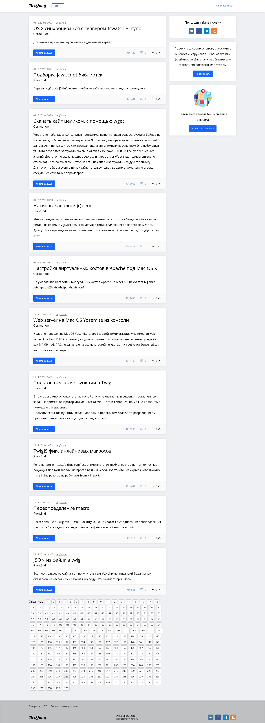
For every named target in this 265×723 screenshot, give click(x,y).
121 (108, 636)
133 (74, 642)
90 (131, 624)
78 (46, 624)
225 (41, 676)
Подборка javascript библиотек (68, 74)
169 (108, 653)
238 (149, 676)
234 (116, 676)
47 (95, 613)
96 (39, 630)
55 (152, 613)
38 (32, 613)
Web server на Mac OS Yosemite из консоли (81, 320)
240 (33, 682)
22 (53, 607)
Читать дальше (44, 52)
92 (145, 624)
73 (145, 619)
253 (141, 682)
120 (99, 636)
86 (102, 624)
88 (117, 624)
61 (60, 619)
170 (116, 653)
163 (58, 653)
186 (116, 659)
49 (110, 613)
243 (58, 682)
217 (108, 670)
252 (132, 682)
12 (114, 601)
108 (134, 630)
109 (143, 630)
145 (41, 647)
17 (149, 601)
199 (91, 665)
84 (88, 624)
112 (33, 636)
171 (124, 653)
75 (159, 619)
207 (157, 665)
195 (58, 665)
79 (53, 624)
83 (81, 624)
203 (124, 665)
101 (76, 630)
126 (149, 636)
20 (39, 607)
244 (66, 682)
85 (95, 624)
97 (46, 630)
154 (116, 647)
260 (66, 688)
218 (116, 670)
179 (58, 659)
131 (58, 642)
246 (83, 682)
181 (74, 659)
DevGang (38, 5)
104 (101, 630)
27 (88, 607)
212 (66, 670)
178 (50, 659)
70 (124, 619)
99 (60, 630)
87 (110, 624)
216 (99, 670)
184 (99, 659)
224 (33, 676)
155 (124, 647)
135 (91, 642)
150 (83, 647)
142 (149, 642)
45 (81, 613)
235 (124, 676)
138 (116, 642)
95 (32, 630)
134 (83, 642)
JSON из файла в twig (57, 560)
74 (152, 619)
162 (50, 653)
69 (117, 619)
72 (138, 619)
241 (41, 682)
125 (141, 636)
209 (41, 670)
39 (39, 613)
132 (66, 642)
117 (74, 636)
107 (126, 630)
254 (149, 682)
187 (124, 659)
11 (107, 601)
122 (116, 636)
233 (108, 676)
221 (141, 670)
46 (88, 613)
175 (157, 653)
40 (46, 613)
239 (157, 676)
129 (41, 642)
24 (67, 607)
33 (131, 607)
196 (66, 665)
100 (68, 630)
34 (138, 607)
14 (128, 601)
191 (157, 659)
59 (46, 619)
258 (50, 688)
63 (74, 619)
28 (95, 607)
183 (91, 659)
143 (157, 642)
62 (67, 619)
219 (124, 670)
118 (83, 636)
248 (99, 682)
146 (50, 647)
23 (60, 607)
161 (41, 653)
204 (132, 665)
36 (152, 607)
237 (141, 676)
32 (124, 607)
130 (50, 642)
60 (53, 619)
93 (152, 624)
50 (117, 613)
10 (100, 601)
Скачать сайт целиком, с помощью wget (79, 121)
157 (141, 647)
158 (149, 647)
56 (159, 613)
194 (50, 665)
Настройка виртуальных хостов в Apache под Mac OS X (95, 268)
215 (91, 670)
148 (66, 647)
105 (110, 630)
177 (41, 659)
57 (32, 619)
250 (116, 682)
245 (74, 682)
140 (132, 642)
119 (91, 636)
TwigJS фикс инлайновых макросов (72, 451)
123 (124, 636)
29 (102, 607)
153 (108, 647)
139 (124, 642)
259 (58, 688)
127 (157, 636)
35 (145, 607)
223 (157, 670)
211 (58, 670)
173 (141, 653)
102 (85, 630)
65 (88, 619)
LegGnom (61, 22)
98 (53, 630)
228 (66, 676)
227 (58, 676)
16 (142, 601)
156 (132, 647)
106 (118, 630)
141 (141, 642)
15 (135, 601)
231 (91, 676)
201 (108, 665)
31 (117, 607)
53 (138, 613)
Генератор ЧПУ (38, 706)
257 (41, 688)
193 (41, 665)
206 (149, 665)
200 (99, 665)
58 (39, 619)
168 (99, 653)
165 (74, 653)
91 (138, 624)
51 (124, 613)
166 (83, 653)
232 (99, 676)
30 (110, 607)
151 (91, 647)
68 (110, 619)
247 (91, 682)
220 (132, 670)
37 (159, 607)
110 (151, 630)
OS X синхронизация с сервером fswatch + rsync (87, 28)
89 (124, 624)
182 (83, 659)
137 (108, 642)
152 (99, 647)
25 (74, 607)
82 (74, 624)
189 (141, 659)
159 (157, 647)
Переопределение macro (62, 508)
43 (67, 613)
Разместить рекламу (203, 128)
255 (157, 682)
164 (66, 653)
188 (132, 659)
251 (124, 682)
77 (39, 624)
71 (131, 619)
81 (67, 624)
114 (50, 636)
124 (132, 636)
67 (102, 619)
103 (93, 630)
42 (60, 613)
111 (159, 630)
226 (50, 676)
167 (91, 653)
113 (41, 636)
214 (83, 670)
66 (95, 619)
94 (159, 624)
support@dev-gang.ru (127, 718)
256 (33, 688)
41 (53, 613)
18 (156, 601)
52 (131, 613)
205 (141, 665)
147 (58, 647)
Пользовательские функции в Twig (73, 382)
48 (102, 613)
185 (108, 659)
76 (32, 624)
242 (50, 682)
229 (74, 676)
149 (74, 647)
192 (33, 665)
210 (50, 670)
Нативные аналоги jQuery (62, 205)
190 (149, 659)
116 (66, 636)
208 (33, 670)
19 (32, 607)
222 (149, 670)
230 (83, 676)
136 (99, 642)
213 (74, 670)
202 (116, 665)
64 (81, 619)
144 (33, 647)
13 (121, 601)
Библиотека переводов (64, 706)
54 (145, 613)
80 (60, 624)
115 (58, 636)
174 (149, 653)
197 (74, 665)
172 (132, 653)
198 (83, 665)
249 (108, 682)
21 (46, 607)
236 (132, 676)
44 (74, 613)
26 (81, 607)
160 (33, 653)
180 (66, 659)
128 (33, 642)
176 (33, 659)
